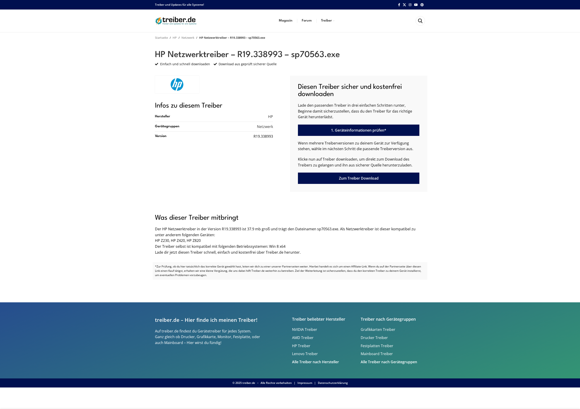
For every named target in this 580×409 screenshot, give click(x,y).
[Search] (420, 20)
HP (175, 38)
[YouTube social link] (416, 5)
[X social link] (404, 5)
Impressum (304, 383)
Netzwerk (187, 38)
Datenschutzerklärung (333, 383)
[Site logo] (176, 20)
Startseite (161, 38)
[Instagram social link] (410, 5)
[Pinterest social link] (422, 5)
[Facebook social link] (399, 5)
